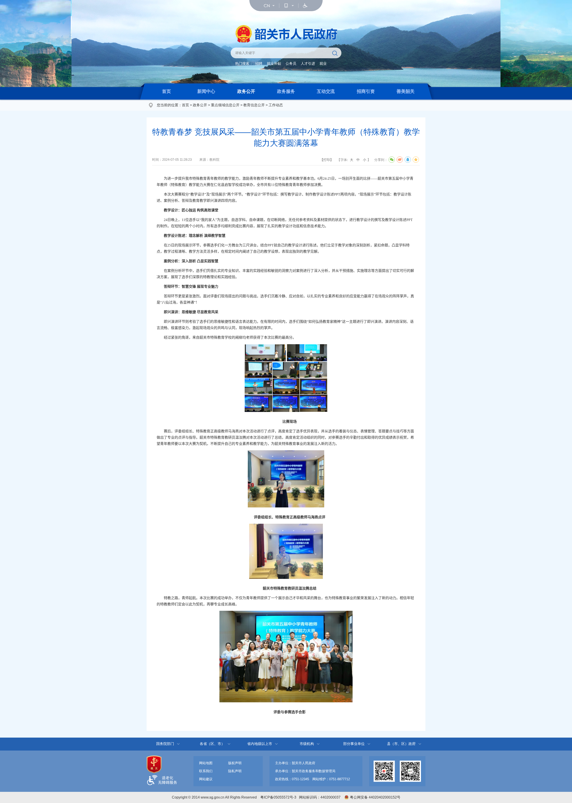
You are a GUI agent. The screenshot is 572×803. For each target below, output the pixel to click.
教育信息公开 (254, 105)
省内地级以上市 (259, 744)
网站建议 (205, 779)
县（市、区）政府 (401, 744)
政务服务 (286, 91)
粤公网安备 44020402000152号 (375, 797)
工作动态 (276, 105)
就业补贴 (274, 63)
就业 (323, 63)
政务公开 (246, 91)
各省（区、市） (212, 744)
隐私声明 (235, 771)
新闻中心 (206, 91)
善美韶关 (405, 91)
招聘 (258, 63)
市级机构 (307, 744)
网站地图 (205, 763)
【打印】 (326, 160)
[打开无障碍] (305, 5)
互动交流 (326, 91)
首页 (166, 91)
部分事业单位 (354, 744)
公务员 (291, 63)
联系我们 (205, 771)
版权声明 (235, 763)
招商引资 (366, 91)
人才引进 (308, 63)
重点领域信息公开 (225, 105)
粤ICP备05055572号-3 (278, 797)
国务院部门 (165, 744)
